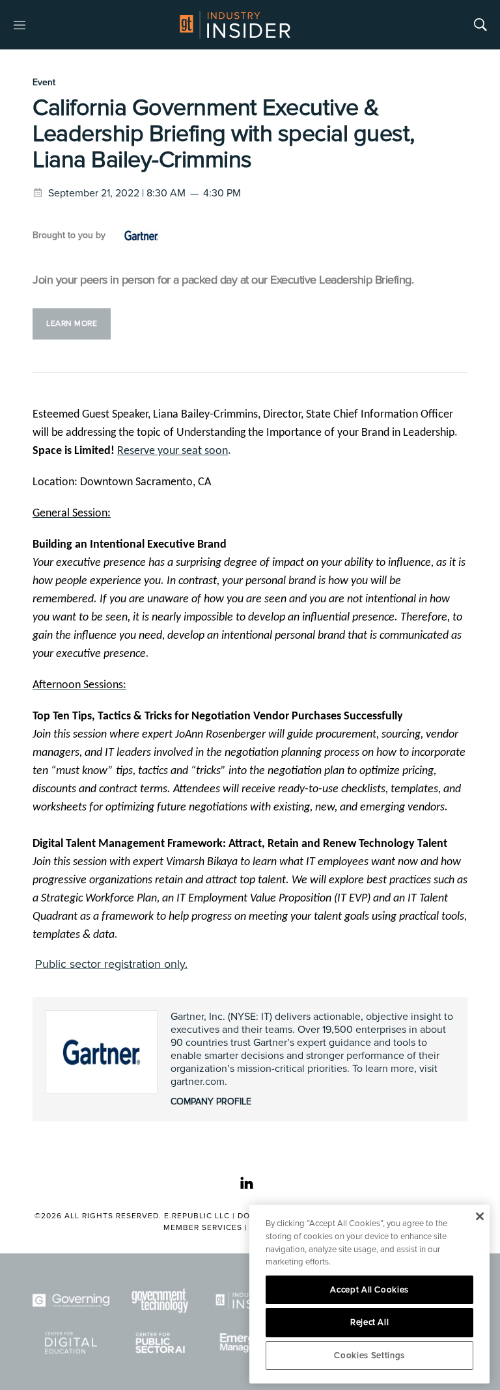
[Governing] (71, 1300)
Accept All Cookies (369, 1290)
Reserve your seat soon (172, 451)
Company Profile (211, 1101)
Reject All (369, 1322)
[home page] (235, 24)
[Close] (479, 1216)
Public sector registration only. (111, 964)
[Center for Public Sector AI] (160, 1342)
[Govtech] (160, 1300)
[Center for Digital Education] (71, 1342)
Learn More (71, 323)
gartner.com (198, 1081)
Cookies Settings (369, 1355)
